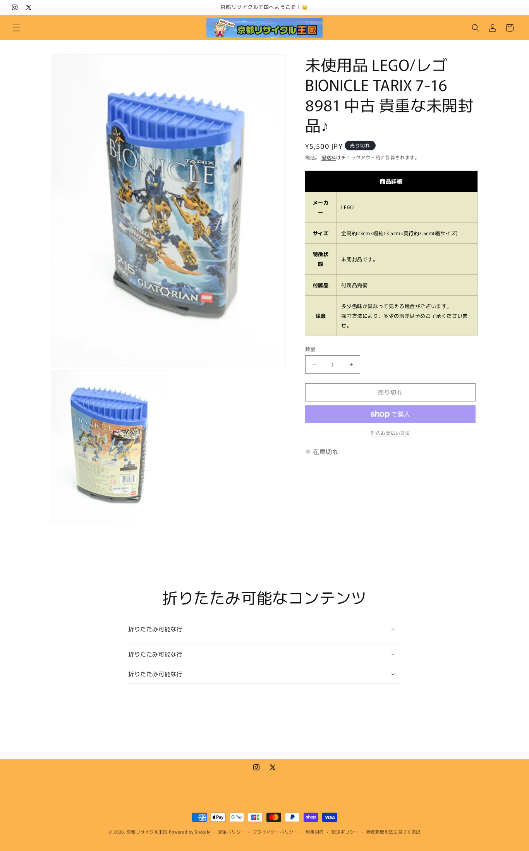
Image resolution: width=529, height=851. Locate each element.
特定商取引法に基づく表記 (393, 831)
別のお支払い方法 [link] (390, 432)
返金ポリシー (231, 831)
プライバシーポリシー (275, 831)
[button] (16, 27)
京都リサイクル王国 (147, 832)
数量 (310, 349)
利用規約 (315, 831)
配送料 (328, 157)
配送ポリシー (345, 831)
